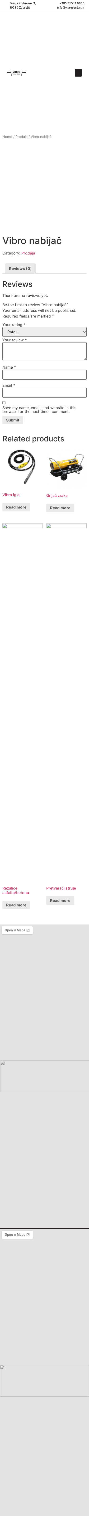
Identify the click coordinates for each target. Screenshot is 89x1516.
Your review (14, 340)
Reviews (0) (20, 268)
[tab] (20, 269)
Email (8, 385)
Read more (16, 507)
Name (9, 367)
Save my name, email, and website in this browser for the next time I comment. (39, 409)
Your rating (13, 325)
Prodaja (21, 137)
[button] (78, 72)
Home (7, 137)
